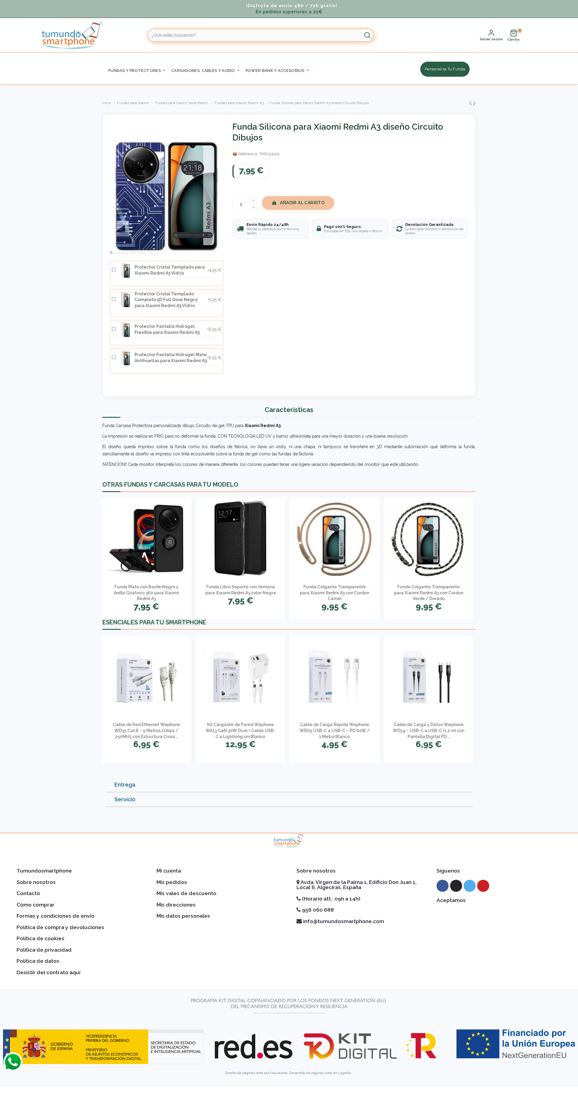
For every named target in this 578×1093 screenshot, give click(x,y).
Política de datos (38, 961)
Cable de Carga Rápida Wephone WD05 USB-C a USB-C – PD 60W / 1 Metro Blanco (335, 730)
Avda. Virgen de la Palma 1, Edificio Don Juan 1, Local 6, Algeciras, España (357, 885)
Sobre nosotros (36, 882)
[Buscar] (367, 35)
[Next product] (474, 103)
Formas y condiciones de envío (56, 916)
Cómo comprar (35, 905)
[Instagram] (456, 886)
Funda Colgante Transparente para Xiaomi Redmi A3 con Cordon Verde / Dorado (428, 592)
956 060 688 (317, 910)
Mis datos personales (183, 916)
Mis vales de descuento (186, 893)
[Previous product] (471, 103)
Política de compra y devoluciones (60, 927)
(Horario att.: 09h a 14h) (330, 899)
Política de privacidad (44, 950)
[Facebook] (443, 886)
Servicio (124, 799)
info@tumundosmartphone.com (343, 921)
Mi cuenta (169, 871)
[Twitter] (470, 886)
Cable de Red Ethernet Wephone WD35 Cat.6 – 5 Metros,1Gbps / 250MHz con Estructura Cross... (146, 730)
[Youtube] (483, 886)
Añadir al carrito (302, 202)
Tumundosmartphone (44, 871)
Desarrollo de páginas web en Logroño (320, 1073)
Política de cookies (40, 938)
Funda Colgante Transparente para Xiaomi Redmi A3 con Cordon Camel (334, 592)
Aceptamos (451, 900)
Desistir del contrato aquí (48, 972)
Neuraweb (278, 1073)
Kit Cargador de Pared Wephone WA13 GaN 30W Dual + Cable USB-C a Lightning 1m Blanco (240, 730)
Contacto (28, 893)
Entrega (124, 784)
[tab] (289, 784)
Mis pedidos (172, 882)
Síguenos (448, 871)
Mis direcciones (176, 905)
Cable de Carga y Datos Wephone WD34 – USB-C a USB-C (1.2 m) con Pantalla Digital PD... (428, 730)
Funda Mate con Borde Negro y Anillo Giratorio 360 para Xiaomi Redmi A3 (146, 592)
